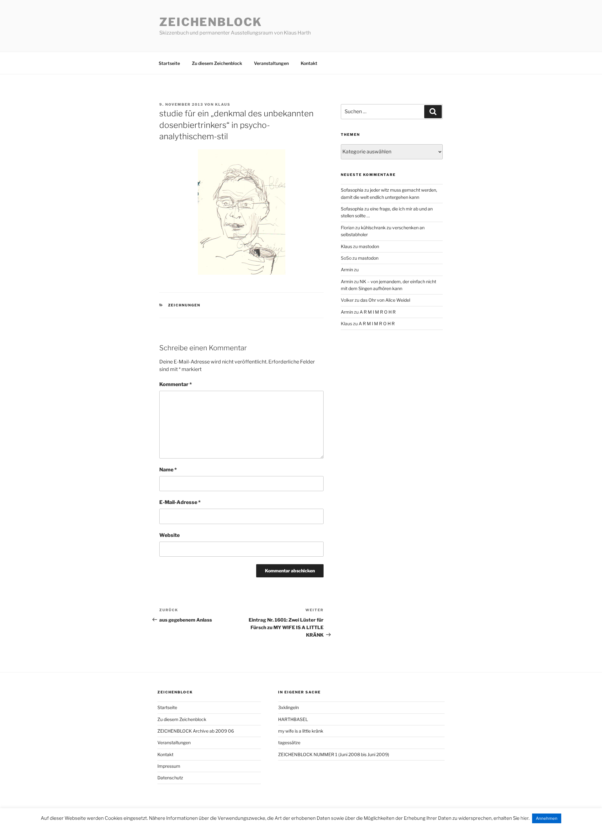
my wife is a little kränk (300, 731)
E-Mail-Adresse (180, 502)
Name (168, 470)
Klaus (222, 104)
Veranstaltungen (271, 63)
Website (169, 535)
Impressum (168, 766)
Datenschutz (170, 777)
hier (524, 818)
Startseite (169, 63)
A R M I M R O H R (378, 312)
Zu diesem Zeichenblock (217, 63)
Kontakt (309, 63)
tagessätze (289, 742)
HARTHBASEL (293, 719)
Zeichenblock (210, 22)
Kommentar (175, 384)
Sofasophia (352, 190)
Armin (347, 269)
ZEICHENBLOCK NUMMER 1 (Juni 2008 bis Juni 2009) (333, 754)
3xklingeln (288, 707)
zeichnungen (184, 305)
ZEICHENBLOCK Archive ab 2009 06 (195, 731)
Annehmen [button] (546, 818)
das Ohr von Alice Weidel (385, 300)
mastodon (369, 246)
